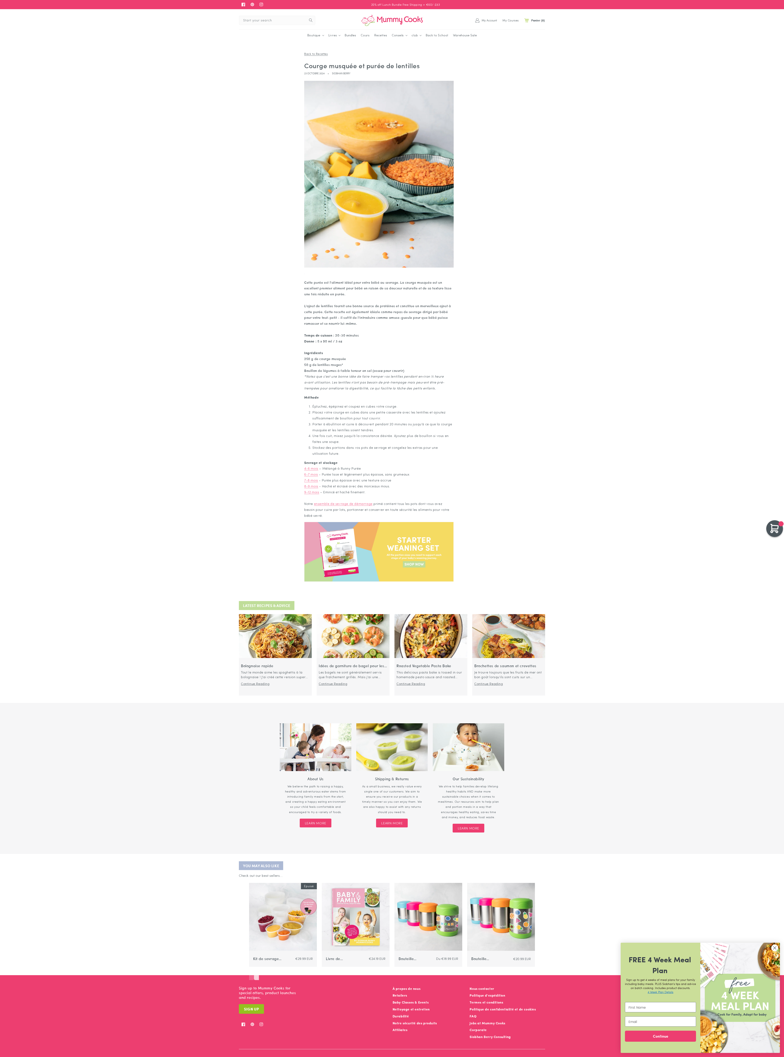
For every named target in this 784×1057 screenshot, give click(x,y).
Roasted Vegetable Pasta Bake (423, 666)
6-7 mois (311, 474)
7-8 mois (311, 480)
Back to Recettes (316, 54)
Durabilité (401, 1016)
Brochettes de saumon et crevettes (505, 666)
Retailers (400, 995)
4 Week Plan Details (660, 992)
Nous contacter (482, 988)
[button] (315, 35)
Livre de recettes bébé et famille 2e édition (340, 958)
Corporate (478, 1029)
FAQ (473, 1016)
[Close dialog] (774, 947)
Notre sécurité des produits (415, 1023)
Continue (660, 1036)
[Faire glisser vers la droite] (256, 974)
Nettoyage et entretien (411, 1009)
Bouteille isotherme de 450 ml (482, 958)
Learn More (315, 823)
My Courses (510, 20)
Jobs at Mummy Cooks (487, 1023)
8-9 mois (311, 486)
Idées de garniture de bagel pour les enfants (351, 666)
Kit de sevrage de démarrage (266, 958)
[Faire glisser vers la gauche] (251, 974)
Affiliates (400, 1029)
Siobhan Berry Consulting (490, 1036)
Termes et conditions (486, 1002)
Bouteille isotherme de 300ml (410, 958)
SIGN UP (251, 1009)
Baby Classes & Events (411, 1002)
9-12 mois (311, 492)
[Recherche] (310, 20)
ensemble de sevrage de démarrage (343, 503)
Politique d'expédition (487, 995)
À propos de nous (407, 988)
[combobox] (277, 20)
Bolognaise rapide (257, 666)
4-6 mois (311, 468)
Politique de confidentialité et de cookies (503, 1009)
